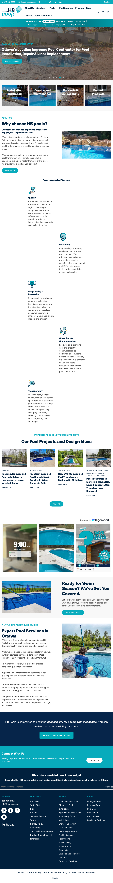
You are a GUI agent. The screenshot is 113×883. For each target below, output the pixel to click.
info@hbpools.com (10, 804)
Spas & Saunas (42, 15)
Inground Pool (93, 805)
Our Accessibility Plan (56, 735)
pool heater (22, 161)
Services (40, 8)
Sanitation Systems (96, 820)
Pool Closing (64, 839)
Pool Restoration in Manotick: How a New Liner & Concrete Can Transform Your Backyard (98, 484)
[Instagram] (50, 2)
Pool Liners (92, 809)
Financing (34, 839)
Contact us (94, 760)
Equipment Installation (69, 801)
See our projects (12, 61)
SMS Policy (35, 827)
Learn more (43, 101)
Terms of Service (38, 816)
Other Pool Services (68, 861)
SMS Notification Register (42, 831)
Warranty (34, 820)
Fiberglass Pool (94, 801)
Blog (88, 8)
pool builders (8, 146)
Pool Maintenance (67, 835)
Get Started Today (73, 612)
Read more (6, 487)
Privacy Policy (36, 824)
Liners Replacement (68, 831)
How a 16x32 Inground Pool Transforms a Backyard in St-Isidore (70, 477)
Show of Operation (67, 824)
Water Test (35, 805)
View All (56, 504)
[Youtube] (55, 2)
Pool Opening (66, 8)
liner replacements (34, 690)
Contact (29, 15)
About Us (29, 8)
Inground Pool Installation (70, 812)
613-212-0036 (8, 801)
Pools (52, 8)
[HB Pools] (12, 11)
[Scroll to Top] (108, 871)
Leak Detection (66, 827)
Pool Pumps (92, 812)
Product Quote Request (41, 835)
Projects (79, 8)
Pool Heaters (93, 816)
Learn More (15, 101)
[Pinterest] (39, 2)
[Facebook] (45, 2)
